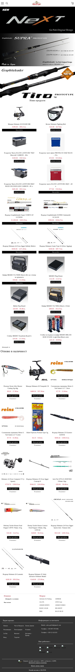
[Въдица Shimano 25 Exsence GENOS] (62, 417)
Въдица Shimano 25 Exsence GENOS (62, 434)
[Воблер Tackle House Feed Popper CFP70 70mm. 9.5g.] (13, 510)
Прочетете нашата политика (38, 662)
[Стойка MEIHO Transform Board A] (19, 325)
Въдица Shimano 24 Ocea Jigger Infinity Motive (19, 246)
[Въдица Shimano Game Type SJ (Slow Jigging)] (56, 235)
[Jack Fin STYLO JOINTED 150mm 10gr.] (62, 463)
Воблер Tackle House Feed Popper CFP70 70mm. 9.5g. (13, 527)
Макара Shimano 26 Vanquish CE (37, 386)
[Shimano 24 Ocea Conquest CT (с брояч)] (13, 463)
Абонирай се (6, 347)
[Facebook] (41, 636)
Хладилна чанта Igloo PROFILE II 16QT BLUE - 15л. (56, 154)
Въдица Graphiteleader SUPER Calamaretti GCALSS (56, 216)
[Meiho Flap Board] (19, 295)
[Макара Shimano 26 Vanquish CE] (37, 370)
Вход (4, 637)
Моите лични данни (37, 666)
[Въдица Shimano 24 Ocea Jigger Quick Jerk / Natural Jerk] (62, 510)
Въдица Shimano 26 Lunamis (13, 574)
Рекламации (7, 629)
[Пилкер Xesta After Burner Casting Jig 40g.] (13, 370)
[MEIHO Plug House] (56, 265)
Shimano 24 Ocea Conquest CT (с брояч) (12, 480)
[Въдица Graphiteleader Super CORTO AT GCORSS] (19, 204)
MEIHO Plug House (56, 276)
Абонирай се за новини (12, 599)
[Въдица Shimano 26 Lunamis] (13, 558)
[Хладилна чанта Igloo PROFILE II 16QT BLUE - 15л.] (56, 142)
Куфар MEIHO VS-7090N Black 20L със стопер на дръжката (19, 276)
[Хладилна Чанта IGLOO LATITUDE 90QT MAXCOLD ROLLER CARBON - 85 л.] (19, 173)
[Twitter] (45, 636)
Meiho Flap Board (19, 306)
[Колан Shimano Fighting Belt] (56, 113)
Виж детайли (19, 130)
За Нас (5, 633)
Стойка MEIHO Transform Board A (19, 336)
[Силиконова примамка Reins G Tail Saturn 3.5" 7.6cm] (62, 370)
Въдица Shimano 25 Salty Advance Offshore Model (37, 575)
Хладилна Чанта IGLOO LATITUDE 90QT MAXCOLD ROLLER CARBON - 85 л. (19, 185)
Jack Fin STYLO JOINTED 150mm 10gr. (62, 480)
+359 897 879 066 (52, 629)
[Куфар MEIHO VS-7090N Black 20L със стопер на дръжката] (19, 264)
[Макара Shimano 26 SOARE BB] (19, 113)
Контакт (16, 633)
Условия (27, 629)
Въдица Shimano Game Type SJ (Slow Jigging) (56, 246)
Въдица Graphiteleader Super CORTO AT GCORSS (19, 216)
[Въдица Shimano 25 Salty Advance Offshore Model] (37, 558)
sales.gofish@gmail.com (53, 625)
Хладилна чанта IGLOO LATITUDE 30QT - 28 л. (55, 185)
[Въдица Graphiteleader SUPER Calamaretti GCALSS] (56, 204)
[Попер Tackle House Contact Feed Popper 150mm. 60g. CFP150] (37, 510)
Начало (5, 625)
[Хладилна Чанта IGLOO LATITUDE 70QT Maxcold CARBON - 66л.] (19, 142)
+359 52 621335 (52, 632)
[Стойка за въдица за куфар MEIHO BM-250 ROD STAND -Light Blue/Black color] (56, 324)
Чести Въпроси (19, 625)
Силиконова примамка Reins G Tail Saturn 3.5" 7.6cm (62, 387)
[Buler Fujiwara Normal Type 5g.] (37, 417)
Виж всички (7, 602)
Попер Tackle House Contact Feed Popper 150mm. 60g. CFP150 (37, 528)
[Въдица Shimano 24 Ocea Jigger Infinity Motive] (19, 235)
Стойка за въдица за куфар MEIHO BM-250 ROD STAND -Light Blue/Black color (55, 336)
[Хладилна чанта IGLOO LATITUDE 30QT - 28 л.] (56, 173)
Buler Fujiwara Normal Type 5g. (37, 432)
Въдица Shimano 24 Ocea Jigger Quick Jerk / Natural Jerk (62, 527)
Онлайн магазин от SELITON (37, 670)
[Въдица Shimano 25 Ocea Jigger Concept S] (37, 463)
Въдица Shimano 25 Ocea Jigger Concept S (37, 480)
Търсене (16, 637)
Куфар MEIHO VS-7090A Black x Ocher (56, 306)
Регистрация (18, 629)
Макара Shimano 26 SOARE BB (19, 124)
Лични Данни (29, 625)
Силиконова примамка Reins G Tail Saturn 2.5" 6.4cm (13, 434)
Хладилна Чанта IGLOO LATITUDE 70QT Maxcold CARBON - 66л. (19, 154)
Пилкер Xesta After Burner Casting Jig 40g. (13, 387)
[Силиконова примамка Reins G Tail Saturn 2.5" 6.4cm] (13, 417)
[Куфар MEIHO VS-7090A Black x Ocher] (56, 295)
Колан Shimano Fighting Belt (56, 124)
